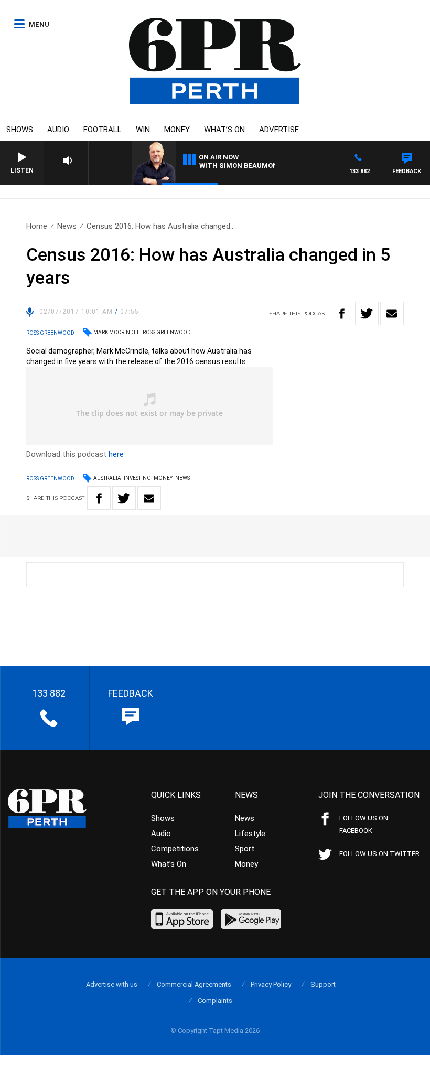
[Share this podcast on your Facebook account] (341, 313)
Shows (19, 129)
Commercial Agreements (194, 984)
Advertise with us (111, 984)
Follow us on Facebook (363, 824)
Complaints (215, 1001)
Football (102, 129)
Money (177, 129)
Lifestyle (250, 833)
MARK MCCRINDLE (116, 332)
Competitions (175, 848)
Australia (107, 478)
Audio (58, 129)
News (67, 226)
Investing (137, 478)
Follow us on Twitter (379, 854)
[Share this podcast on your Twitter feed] (367, 313)
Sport (244, 848)
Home (36, 226)
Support (323, 984)
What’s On (224, 129)
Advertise (279, 129)
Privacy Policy (271, 984)
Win (143, 129)
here (116, 454)
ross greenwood (167, 332)
